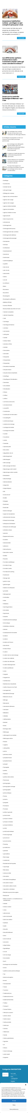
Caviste (5, 337)
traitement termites (8, 999)
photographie (7, 789)
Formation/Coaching (8, 571)
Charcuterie (6, 350)
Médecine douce (7, 696)
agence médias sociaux (9, 212)
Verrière (5, 1028)
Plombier (5, 809)
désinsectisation (7, 482)
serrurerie (5, 942)
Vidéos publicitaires (8, 1038)
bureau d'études (7, 305)
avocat (5, 280)
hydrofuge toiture (7, 607)
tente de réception (8, 977)
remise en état (7, 873)
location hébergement (9, 664)
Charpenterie (6, 360)
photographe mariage (9, 786)
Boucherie (6, 289)
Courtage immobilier (8, 430)
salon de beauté (7, 916)
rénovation (6, 876)
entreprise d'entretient (9, 523)
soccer (5, 951)
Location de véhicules (9, 661)
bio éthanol (6, 283)
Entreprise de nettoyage (9, 527)
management (6, 690)
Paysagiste (6, 767)
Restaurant (6, 895)
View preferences (14, 1109)
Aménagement (7, 225)
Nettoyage (6, 732)
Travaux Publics (7, 1009)
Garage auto (6, 578)
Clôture (5, 392)
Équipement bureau (8, 536)
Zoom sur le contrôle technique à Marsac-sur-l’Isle (12, 98)
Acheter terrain (7, 187)
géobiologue (6, 584)
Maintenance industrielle (9, 684)
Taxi (4, 974)
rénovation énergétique (9, 879)
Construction (6, 411)
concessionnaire (7, 405)
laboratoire (6, 645)
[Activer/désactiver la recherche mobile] (22, 3)
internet (5, 629)
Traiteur (5, 1003)
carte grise (6, 334)
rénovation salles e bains (9, 886)
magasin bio (6, 677)
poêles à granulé (7, 812)
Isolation (5, 636)
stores (5, 967)
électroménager (7, 510)
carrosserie (6, 331)
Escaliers (5, 539)
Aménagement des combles (10, 232)
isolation (5, 639)
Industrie (5, 616)
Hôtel (4, 600)
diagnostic (6, 485)
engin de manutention (9, 514)
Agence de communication (10, 196)
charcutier (6, 353)
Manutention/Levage (8, 693)
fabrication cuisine (8, 552)
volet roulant (6, 1054)
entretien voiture (7, 530)
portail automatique (8, 831)
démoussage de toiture (9, 466)
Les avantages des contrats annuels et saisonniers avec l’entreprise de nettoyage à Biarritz (16, 133)
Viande (5, 1035)
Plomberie (6, 805)
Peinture (5, 773)
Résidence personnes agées (11, 892)
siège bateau (6, 945)
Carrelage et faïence (8, 325)
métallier (5, 716)
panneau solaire (7, 754)
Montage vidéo (7, 729)
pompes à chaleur (8, 822)
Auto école (6, 267)
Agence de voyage (8, 199)
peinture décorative (8, 777)
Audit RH (5, 264)
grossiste (5, 591)
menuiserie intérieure (9, 706)
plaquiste (5, 802)
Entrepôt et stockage (8, 520)
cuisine (5, 440)
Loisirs (4, 671)
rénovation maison (8, 882)
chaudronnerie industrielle (10, 373)
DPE (4, 491)
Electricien (6, 504)
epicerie (5, 533)
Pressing (5, 844)
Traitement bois (7, 993)
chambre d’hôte (7, 344)
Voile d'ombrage (7, 1051)
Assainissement (7, 251)
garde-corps (6, 581)
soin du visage (7, 955)
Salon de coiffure (7, 919)
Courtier (5, 434)
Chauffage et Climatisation (10, 379)
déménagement (7, 456)
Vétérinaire (6, 1032)
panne (5, 751)
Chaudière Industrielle (9, 366)
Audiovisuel (6, 257)
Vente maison (7, 1019)
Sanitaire (5, 922)
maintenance (6, 680)
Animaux (5, 244)
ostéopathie (6, 748)
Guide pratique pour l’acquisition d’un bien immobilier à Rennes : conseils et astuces (15, 161)
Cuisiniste (5, 443)
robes (4, 910)
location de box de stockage (10, 655)
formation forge (7, 565)
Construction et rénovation (10, 414)
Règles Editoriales (14, 1082)
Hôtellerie (5, 603)
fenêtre (5, 555)
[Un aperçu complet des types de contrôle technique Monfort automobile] (4, 154)
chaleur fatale (7, 341)
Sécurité (5, 929)
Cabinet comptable (8, 312)
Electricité (5, 507)
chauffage (6, 376)
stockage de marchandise (10, 964)
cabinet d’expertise (8, 315)
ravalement (6, 860)
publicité (5, 850)
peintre (5, 770)
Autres (5, 276)
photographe (6, 783)
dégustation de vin (8, 453)
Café (4, 318)
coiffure (5, 398)
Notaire (5, 741)
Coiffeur (5, 395)
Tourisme (5, 990)
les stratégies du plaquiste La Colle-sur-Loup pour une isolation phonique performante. (12, 139)
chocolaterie (6, 385)
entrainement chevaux (9, 517)
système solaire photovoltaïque (11, 971)
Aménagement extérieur (9, 235)
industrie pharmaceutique (10, 620)
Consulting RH (6, 417)
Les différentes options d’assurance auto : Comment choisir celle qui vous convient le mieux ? (13, 61)
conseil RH (6, 408)
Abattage (5, 180)
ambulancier (6, 222)
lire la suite (21, 38)
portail (5, 828)
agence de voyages (8, 203)
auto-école (6, 270)
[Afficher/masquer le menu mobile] (25, 2)
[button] (25, 1085)
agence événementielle (9, 206)
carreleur (5, 328)
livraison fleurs (7, 648)
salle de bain (6, 913)
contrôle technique (8, 421)
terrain (5, 980)
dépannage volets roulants (10, 472)
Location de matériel (8, 658)
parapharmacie (7, 757)
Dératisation (6, 475)
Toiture (5, 987)
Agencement (6, 215)
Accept (14, 1100)
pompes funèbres (8, 825)
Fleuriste (5, 559)
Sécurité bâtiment (8, 932)
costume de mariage (8, 424)
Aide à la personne (8, 219)
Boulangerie (6, 296)
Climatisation (6, 389)
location (5, 652)
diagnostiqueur (7, 488)
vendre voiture (7, 1015)
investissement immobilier (10, 632)
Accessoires (6, 183)
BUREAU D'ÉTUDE (7, 302)
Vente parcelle (7, 1022)
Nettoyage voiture (8, 738)
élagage (5, 501)
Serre (4, 935)
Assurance (6, 254)
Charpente (6, 357)
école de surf (6, 494)
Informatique (6, 623)
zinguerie (5, 1057)
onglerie (5, 745)
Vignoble (5, 1041)
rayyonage (6, 866)
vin (4, 1044)
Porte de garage (7, 834)
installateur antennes (8, 626)
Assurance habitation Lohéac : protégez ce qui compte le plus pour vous (12, 23)
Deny (14, 1105)
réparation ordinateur (9, 889)
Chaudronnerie (7, 369)
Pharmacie (6, 780)
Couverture (6, 437)
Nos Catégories (14, 1077)
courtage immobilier (8, 427)
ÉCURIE (5, 498)
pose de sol (6, 838)
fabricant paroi (7, 549)
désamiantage (7, 478)
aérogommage (7, 190)
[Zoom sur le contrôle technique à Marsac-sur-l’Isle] (10, 89)
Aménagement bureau (9, 228)
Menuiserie (6, 703)
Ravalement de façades (9, 863)
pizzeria (5, 799)
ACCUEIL (13, 1073)
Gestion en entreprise (9, 587)
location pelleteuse (8, 668)
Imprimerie (6, 613)
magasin (5, 674)
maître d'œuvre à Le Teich (10, 687)
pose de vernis (7, 841)
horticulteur (6, 597)
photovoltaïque (7, 793)
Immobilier (6, 610)
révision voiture (7, 906)
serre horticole (7, 939)
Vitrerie (5, 1048)
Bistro (4, 286)
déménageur (6, 459)
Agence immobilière (8, 209)
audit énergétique (8, 260)
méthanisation (7, 719)
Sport (4, 961)
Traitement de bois (8, 996)
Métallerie (5, 713)
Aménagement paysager (10, 238)
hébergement (7, 594)
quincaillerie (6, 854)
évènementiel (7, 543)
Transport (5, 1006)
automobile (6, 273)
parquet (5, 764)
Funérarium (6, 575)
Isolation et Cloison (8, 642)
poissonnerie (6, 815)
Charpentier (6, 363)
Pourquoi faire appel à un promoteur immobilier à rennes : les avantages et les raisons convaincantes (15, 168)
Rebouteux (6, 870)
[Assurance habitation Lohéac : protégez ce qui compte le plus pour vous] (10, 14)
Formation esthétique (8, 562)
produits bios (6, 847)
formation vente (7, 568)
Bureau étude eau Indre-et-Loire (11, 308)
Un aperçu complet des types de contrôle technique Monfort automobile (16, 155)
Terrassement (7, 983)
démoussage (6, 462)
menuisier (5, 709)
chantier (5, 347)
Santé (4, 926)
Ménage (5, 700)
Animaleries (6, 241)
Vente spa (6, 1025)
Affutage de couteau (8, 193)
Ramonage (6, 857)
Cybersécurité (7, 446)
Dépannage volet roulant (9, 469)
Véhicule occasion (8, 1012)
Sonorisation (6, 958)
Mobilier (5, 722)
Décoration (6, 450)
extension (5, 546)
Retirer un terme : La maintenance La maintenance (12, 899)
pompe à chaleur (7, 818)
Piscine (5, 796)
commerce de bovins (9, 401)
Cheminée (6, 382)
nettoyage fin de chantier (9, 735)
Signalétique (6, 948)
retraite (5, 903)
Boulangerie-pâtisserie (9, 299)
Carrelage (6, 321)
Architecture (6, 248)
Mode (4, 725)
